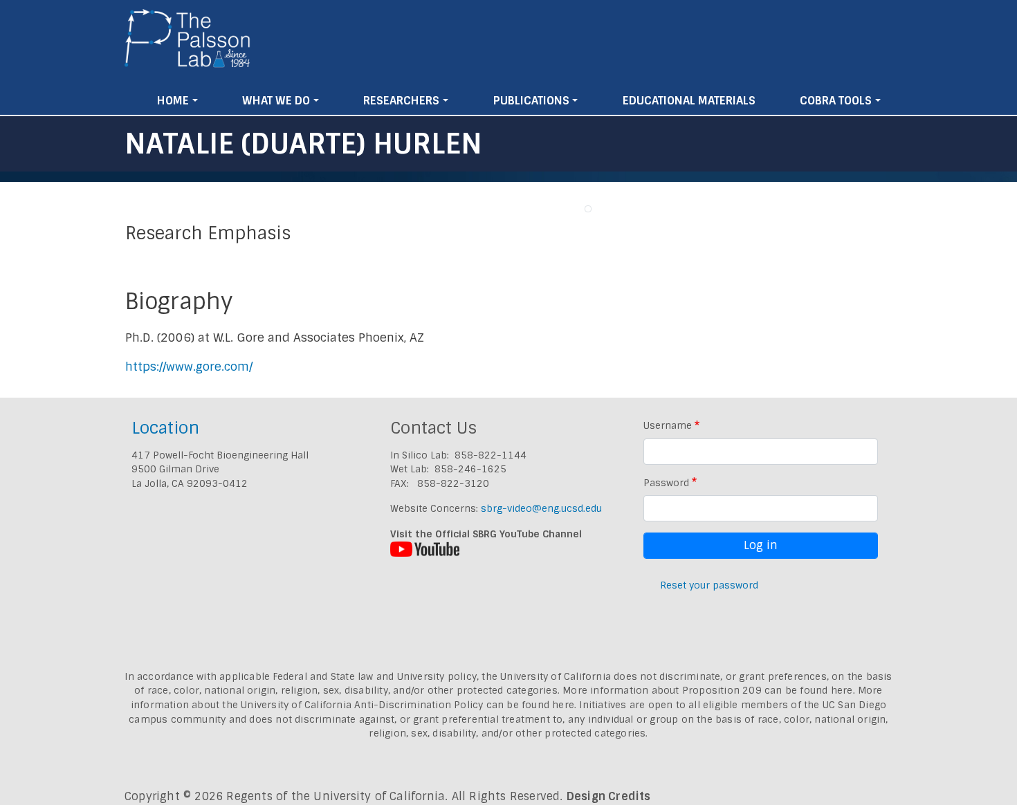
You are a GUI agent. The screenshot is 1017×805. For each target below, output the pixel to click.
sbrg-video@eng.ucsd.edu (541, 508)
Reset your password (709, 585)
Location (165, 427)
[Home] (188, 44)
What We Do (276, 100)
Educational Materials (689, 100)
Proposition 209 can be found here (767, 690)
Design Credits (609, 796)
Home (173, 100)
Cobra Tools (836, 100)
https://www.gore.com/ (189, 366)
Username (667, 425)
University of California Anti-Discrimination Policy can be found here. (408, 704)
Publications (531, 100)
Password (666, 482)
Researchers (401, 100)
